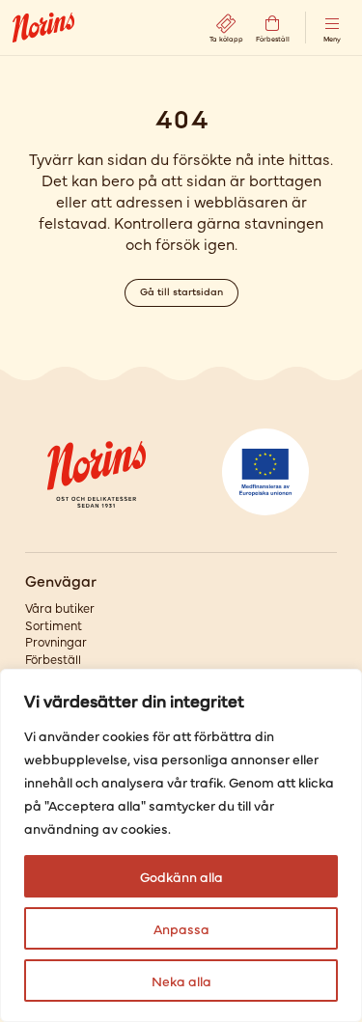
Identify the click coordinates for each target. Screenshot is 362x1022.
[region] (181, 845)
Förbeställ (53, 658)
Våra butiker (60, 607)
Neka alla (181, 980)
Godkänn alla (181, 876)
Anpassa (181, 928)
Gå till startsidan (181, 291)
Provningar (56, 641)
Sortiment (53, 625)
